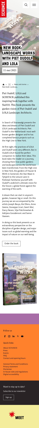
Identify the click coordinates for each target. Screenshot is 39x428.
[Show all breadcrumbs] (9, 84)
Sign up (9, 397)
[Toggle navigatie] (34, 5)
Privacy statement (10, 367)
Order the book (11, 244)
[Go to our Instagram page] (9, 336)
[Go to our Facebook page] (4, 336)
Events (6, 353)
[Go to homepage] (3, 9)
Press (5, 351)
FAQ (5, 356)
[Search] (26, 5)
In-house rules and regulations (15, 372)
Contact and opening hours (14, 358)
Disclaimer (7, 369)
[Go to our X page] (18, 336)
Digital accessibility (11, 374)
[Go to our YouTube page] (22, 336)
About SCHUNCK (10, 348)
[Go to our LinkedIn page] (13, 336)
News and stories (20, 84)
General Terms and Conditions (15, 364)
